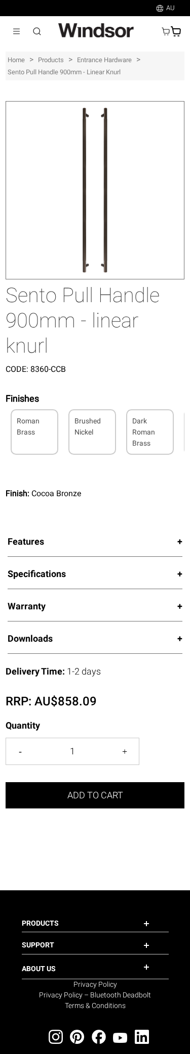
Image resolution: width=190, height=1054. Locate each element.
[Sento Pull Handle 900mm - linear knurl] (95, 106)
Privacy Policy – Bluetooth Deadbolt (95, 995)
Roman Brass (28, 426)
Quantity (23, 725)
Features (26, 541)
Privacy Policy (95, 984)
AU (170, 8)
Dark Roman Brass (143, 432)
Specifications (37, 573)
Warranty (27, 606)
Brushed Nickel (87, 426)
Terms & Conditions (95, 1005)
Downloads (30, 638)
